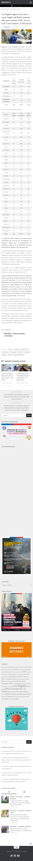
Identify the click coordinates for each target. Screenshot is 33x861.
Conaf (27, 674)
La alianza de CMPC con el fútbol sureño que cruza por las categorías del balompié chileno (20, 803)
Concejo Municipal (5, 676)
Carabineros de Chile (24, 667)
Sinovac (10, 699)
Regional (13, 9)
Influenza (9, 686)
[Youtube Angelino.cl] (18, 855)
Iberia (24, 683)
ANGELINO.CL (6, 2)
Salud (19, 9)
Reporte (10, 354)
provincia (3, 694)
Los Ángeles (27, 352)
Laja (12, 686)
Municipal (28, 826)
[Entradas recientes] (8, 792)
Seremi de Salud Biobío (19, 354)
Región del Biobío (17, 694)
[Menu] (30, 2)
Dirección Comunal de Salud (9, 681)
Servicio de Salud (18, 696)
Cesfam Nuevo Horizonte (15, 672)
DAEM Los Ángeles (6, 679)
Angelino (6, 27)
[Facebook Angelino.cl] (15, 855)
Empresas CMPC (7, 684)
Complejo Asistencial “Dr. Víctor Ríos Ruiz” (16, 674)
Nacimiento (13, 692)
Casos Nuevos (5, 352)
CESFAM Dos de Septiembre (24, 669)
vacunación (16, 699)
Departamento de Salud (18, 679)
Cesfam (16, 669)
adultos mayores (15, 667)
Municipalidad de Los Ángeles (13, 690)
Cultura (26, 676)
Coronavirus (13, 352)
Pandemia (4, 354)
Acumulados (16, 349)
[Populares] (24, 792)
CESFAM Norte (5, 672)
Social (12, 812)
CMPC (24, 672)
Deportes (27, 679)
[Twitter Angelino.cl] (11, 855)
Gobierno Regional (17, 683)
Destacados (5, 9)
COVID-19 (20, 352)
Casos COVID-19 (25, 349)
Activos (10, 349)
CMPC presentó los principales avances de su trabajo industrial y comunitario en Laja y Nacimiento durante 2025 (16, 760)
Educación (22, 681)
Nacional (18, 692)
